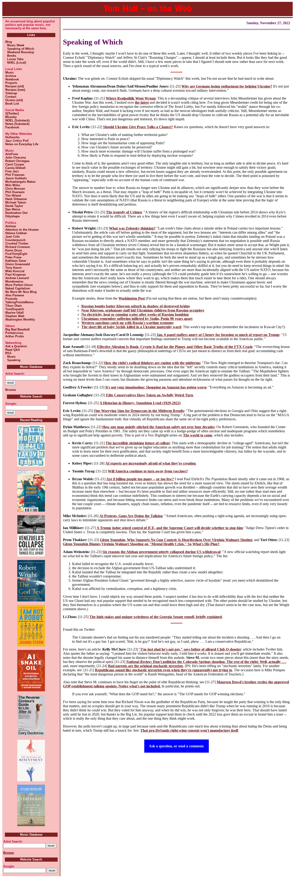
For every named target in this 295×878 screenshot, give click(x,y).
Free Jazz (12, 171)
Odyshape (12, 216)
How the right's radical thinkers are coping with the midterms (152, 363)
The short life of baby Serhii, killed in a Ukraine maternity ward (131, 327)
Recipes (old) (14, 86)
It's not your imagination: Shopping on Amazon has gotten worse (155, 387)
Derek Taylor (14, 206)
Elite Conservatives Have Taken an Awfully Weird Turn (149, 395)
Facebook (12, 127)
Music (9, 72)
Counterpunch (15, 240)
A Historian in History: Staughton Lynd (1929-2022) (140, 403)
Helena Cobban (16, 233)
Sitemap (11, 93)
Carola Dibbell (15, 168)
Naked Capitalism (17, 288)
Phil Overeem (15, 192)
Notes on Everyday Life (21, 144)
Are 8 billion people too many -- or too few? (140, 479)
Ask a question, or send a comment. (176, 746)
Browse (10, 390)
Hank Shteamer (16, 199)
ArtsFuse (11, 154)
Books (10, 55)
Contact (10, 96)
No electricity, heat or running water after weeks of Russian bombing (135, 314)
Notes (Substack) (17, 124)
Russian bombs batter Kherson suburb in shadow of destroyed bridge (135, 306)
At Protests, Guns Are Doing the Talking (130, 516)
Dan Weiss (12, 209)
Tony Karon (13, 267)
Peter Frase (13, 257)
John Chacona (15, 157)
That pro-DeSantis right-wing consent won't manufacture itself (189, 730)
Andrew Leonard (17, 278)
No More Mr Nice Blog (21, 292)
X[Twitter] (12, 113)
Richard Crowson (17, 247)
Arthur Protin (14, 336)
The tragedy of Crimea (124, 212)
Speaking (13, 360)
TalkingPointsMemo (19, 302)
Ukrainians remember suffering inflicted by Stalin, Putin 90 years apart (136, 319)
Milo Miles (12, 185)
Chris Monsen (15, 188)
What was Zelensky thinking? (132, 228)
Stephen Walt (14, 316)
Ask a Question (16, 346)
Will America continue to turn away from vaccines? (148, 471)
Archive (10, 76)
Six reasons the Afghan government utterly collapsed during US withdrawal (161, 552)
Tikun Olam (13, 305)
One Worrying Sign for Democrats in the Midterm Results (139, 411)
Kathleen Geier (15, 260)
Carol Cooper (14, 164)
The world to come (197, 435)
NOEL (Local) (15, 62)
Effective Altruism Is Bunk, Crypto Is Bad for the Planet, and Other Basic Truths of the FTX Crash (174, 347)
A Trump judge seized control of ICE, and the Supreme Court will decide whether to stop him (170, 528)
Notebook (12, 79)
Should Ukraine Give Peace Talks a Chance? (138, 127)
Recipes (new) (15, 89)
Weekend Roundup (19, 52)
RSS (8, 353)
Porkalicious (14, 333)
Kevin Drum (13, 250)
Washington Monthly (20, 319)
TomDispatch (14, 309)
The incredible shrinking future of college (138, 443)
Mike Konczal (14, 271)
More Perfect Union (19, 285)
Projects (11, 83)
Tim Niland (13, 195)
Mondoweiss (14, 281)
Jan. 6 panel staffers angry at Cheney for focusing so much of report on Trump (217, 335)
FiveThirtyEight (16, 254)
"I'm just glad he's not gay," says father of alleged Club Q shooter (190, 649)
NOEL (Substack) (17, 120)
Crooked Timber (16, 243)
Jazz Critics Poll (17, 140)
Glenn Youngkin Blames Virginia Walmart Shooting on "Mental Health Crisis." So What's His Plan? (141, 544)
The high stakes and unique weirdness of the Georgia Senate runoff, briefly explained (155, 617)
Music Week (14, 45)
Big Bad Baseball (17, 329)
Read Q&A (12, 349)
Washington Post (131, 298)
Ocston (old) (14, 100)
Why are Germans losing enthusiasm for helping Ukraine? (226, 86)
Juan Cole (12, 236)
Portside (11, 299)
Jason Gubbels (16, 178)
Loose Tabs (14, 59)
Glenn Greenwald (17, 264)
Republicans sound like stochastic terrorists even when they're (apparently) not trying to (163, 670)
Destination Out (16, 213)
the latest (142, 102)
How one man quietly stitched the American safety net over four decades (158, 427)
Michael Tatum (15, 202)
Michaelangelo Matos (20, 181)
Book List (12, 103)
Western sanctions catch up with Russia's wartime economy (127, 323)
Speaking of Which (19, 48)
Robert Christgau (17, 161)
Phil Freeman (14, 175)
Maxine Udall (14, 312)
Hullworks (12, 137)
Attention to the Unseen (22, 229)
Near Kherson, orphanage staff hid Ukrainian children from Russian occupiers (142, 310)
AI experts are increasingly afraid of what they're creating (150, 463)
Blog (8, 42)
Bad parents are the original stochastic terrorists (145, 666)
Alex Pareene (14, 295)
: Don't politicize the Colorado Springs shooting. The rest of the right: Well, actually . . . (206, 662)
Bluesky (11, 117)
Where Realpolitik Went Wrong (131, 98)
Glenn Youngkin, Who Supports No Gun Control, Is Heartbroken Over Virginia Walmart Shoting (176, 540)
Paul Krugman (15, 274)
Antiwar (10, 226)
